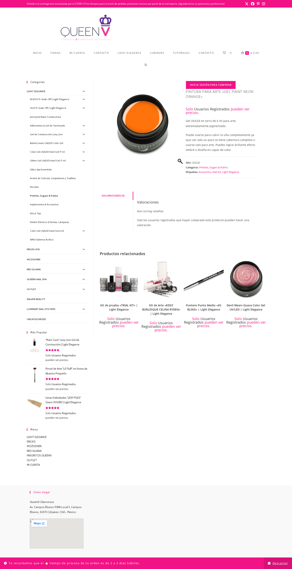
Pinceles (34, 186)
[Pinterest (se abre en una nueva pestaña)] (258, 4)
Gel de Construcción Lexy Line (46, 134)
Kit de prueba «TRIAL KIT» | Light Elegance (119, 307)
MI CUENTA (33, 464)
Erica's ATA (33, 249)
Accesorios (205, 172)
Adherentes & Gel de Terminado (47, 125)
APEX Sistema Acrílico (41, 239)
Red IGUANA (34, 269)
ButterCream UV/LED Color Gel (46, 143)
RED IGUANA (34, 450)
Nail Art (216, 172)
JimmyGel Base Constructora (45, 116)
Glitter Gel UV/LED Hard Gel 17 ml (48, 160)
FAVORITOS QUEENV (39, 455)
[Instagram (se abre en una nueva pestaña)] (263, 4)
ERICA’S (31, 441)
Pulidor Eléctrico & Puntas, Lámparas (49, 222)
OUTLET (31, 289)
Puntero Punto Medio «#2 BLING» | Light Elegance (203, 307)
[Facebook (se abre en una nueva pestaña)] (253, 4)
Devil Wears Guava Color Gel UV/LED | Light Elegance (246, 307)
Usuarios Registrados (212, 109)
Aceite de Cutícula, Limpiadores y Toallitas (53, 178)
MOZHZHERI (33, 259)
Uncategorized (36, 319)
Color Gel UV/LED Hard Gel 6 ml (47, 230)
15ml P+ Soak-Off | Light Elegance (48, 107)
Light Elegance (230, 172)
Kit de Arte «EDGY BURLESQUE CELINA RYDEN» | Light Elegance (161, 309)
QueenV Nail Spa (37, 279)
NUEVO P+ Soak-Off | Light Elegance (49, 99)
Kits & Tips (35, 213)
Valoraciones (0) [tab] (113, 195)
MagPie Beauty (36, 299)
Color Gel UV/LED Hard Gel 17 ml (47, 151)
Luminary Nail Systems (41, 309)
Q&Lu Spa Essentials (41, 169)
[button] (136, 264)
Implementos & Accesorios (44, 204)
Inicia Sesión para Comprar (211, 85)
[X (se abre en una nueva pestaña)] (247, 4)
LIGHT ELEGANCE (37, 437)
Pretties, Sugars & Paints (213, 167)
